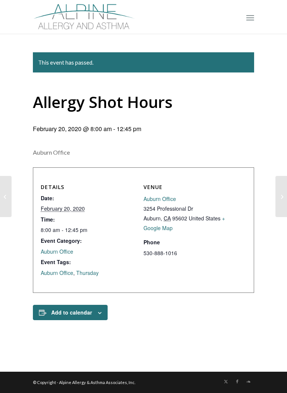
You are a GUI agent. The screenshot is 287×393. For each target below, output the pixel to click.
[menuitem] (250, 17)
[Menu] (250, 17)
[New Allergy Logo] (84, 17)
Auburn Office (57, 251)
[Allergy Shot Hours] (6, 196)
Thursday (87, 272)
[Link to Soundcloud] (248, 381)
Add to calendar (71, 312)
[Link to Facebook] (237, 381)
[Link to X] (226, 381)
